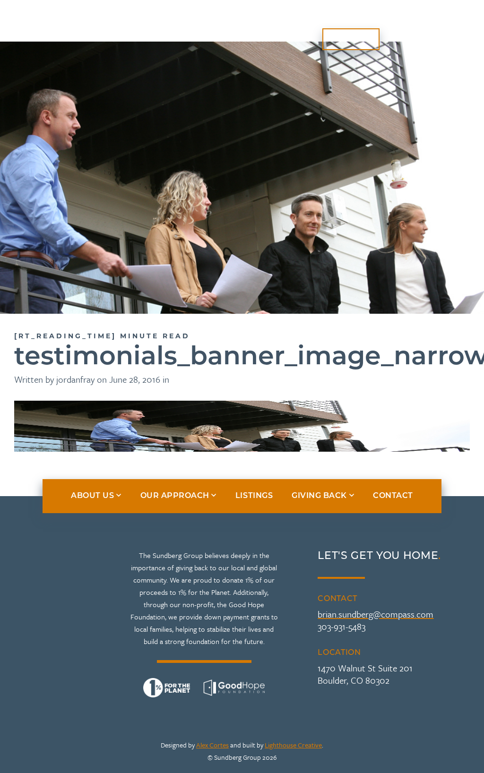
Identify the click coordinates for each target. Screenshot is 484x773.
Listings (341, 22)
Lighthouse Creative (293, 745)
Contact (351, 39)
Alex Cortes (212, 745)
